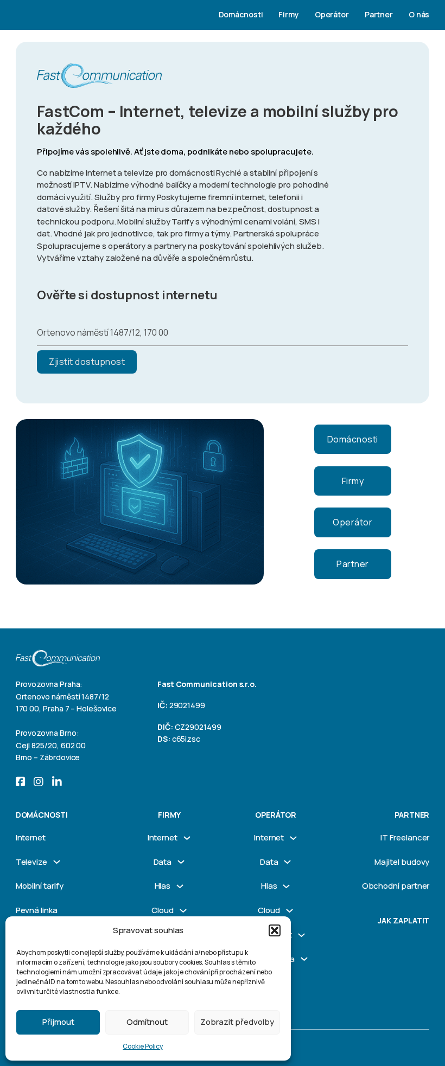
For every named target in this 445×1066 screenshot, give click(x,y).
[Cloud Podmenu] (183, 911)
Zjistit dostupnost (87, 362)
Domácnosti (241, 14)
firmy (169, 815)
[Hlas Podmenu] (180, 886)
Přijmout (58, 1022)
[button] (274, 930)
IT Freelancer (404, 837)
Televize (31, 862)
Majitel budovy (401, 862)
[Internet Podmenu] (187, 838)
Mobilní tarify (39, 885)
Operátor (332, 14)
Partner (379, 14)
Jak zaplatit (403, 920)
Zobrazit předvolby (237, 1022)
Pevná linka (37, 910)
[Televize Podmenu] (57, 862)
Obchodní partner (396, 885)
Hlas (163, 885)
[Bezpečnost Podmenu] (301, 935)
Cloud (162, 910)
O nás (419, 14)
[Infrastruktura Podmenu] (304, 959)
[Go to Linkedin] (57, 782)
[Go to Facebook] (21, 782)
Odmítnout (147, 1022)
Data (163, 862)
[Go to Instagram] (38, 782)
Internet (31, 837)
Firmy (288, 14)
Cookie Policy (142, 1046)
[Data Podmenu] (181, 862)
